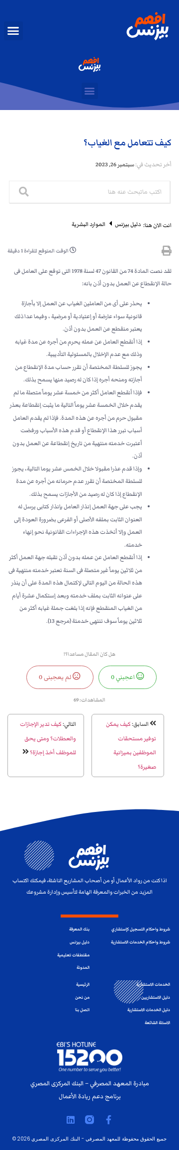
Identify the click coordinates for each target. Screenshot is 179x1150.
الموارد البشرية (88, 224)
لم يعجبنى (56, 677)
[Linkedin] (70, 1119)
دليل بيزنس (127, 224)
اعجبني (123, 677)
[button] (13, 30)
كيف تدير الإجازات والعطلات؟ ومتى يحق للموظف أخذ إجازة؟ (48, 738)
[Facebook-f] (108, 1119)
